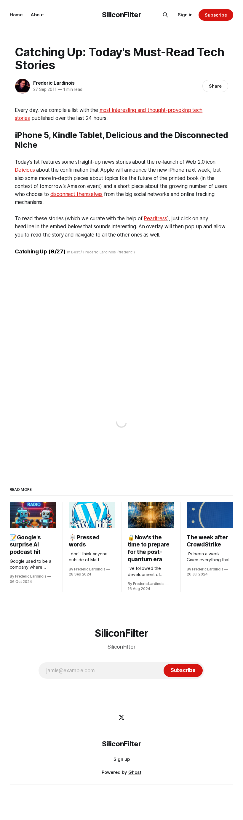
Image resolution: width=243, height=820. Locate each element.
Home (16, 14)
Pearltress (155, 218)
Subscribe (216, 15)
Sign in (185, 14)
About (37, 14)
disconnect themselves (76, 194)
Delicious (25, 170)
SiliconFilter (121, 14)
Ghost (134, 772)
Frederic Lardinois (54, 83)
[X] (121, 717)
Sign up (121, 759)
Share (215, 86)
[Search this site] (165, 15)
